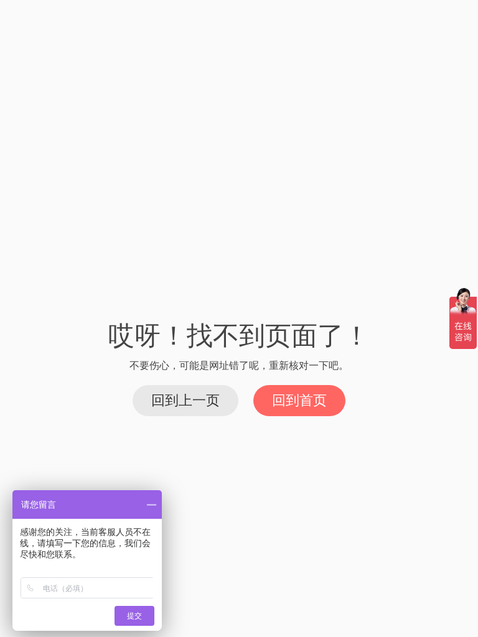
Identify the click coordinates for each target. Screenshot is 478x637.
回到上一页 (185, 400)
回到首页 (299, 400)
